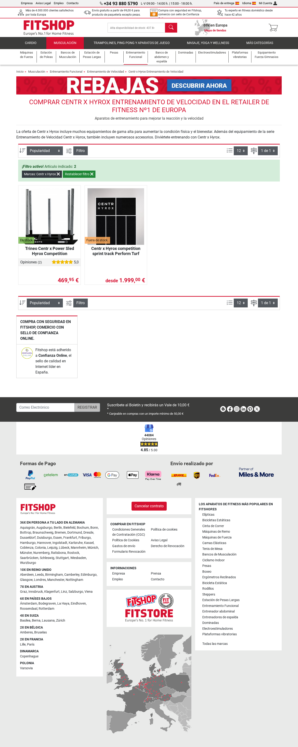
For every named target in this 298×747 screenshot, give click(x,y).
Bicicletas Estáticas (216, 520)
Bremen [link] (60, 533)
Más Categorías (259, 43)
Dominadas (210, 623)
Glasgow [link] (26, 580)
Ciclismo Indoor (213, 560)
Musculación (65, 43)
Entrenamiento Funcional (66, 71)
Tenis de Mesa (212, 549)
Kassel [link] (89, 543)
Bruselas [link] (40, 632)
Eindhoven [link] (78, 604)
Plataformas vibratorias (219, 634)
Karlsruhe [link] (76, 543)
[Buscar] (171, 28)
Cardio (31, 43)
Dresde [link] (88, 533)
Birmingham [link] (54, 575)
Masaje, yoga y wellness (208, 43)
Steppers (208, 594)
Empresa (27, 3)
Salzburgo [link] (75, 592)
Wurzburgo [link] (28, 563)
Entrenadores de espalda (220, 617)
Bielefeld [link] (69, 528)
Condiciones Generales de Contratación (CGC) (128, 532)
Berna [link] (36, 620)
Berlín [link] (58, 528)
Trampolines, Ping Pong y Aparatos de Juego (132, 43)
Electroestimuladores (217, 629)
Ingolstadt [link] (59, 543)
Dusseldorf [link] (28, 538)
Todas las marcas (215, 644)
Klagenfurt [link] (52, 592)
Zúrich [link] (60, 620)
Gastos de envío (123, 546)
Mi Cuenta (265, 3)
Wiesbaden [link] (78, 558)
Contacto (72, 3)
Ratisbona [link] (58, 553)
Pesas (206, 566)
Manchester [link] (55, 580)
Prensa (156, 573)
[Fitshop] (48, 27)
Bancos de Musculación (219, 554)
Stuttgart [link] (62, 558)
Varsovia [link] (26, 668)
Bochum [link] (83, 528)
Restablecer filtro (77, 174)
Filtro (80, 150)
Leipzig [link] (52, 548)
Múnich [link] (93, 548)
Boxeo (206, 572)
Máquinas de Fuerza (217, 537)
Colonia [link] (40, 548)
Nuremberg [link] (41, 553)
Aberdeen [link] (27, 575)
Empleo (59, 3)
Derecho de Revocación (167, 546)
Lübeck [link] (64, 548)
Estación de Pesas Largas (221, 600)
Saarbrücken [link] (29, 558)
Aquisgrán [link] (27, 528)
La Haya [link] (63, 604)
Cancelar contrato (149, 506)
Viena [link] (89, 592)
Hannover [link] (44, 543)
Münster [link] (26, 553)
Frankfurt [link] (70, 538)
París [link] (30, 644)
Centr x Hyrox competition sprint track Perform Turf (115, 251)
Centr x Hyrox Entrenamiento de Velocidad (156, 71)
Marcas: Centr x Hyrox (40, 174)
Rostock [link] (73, 553)
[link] (27, 353)
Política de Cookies (125, 540)
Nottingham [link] (74, 580)
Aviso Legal (43, 3)
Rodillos (208, 589)
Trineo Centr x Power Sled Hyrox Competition (49, 251)
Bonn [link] (94, 528)
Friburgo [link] (84, 538)
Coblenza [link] (27, 548)
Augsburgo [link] (44, 528)
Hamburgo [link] (28, 543)
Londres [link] (40, 580)
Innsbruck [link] (35, 592)
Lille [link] (23, 644)
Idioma (246, 3)
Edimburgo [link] (89, 575)
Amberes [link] (26, 632)
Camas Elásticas (214, 543)
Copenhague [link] (29, 656)
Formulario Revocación (129, 552)
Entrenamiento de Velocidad (105, 71)
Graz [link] (23, 592)
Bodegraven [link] (47, 604)
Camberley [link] (71, 575)
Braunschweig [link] (43, 533)
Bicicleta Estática (214, 583)
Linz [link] (64, 592)
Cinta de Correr (213, 526)
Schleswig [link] (47, 558)
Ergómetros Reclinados (219, 577)
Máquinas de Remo (216, 532)
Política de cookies (164, 530)
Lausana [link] (48, 620)
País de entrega (224, 3)
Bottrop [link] (25, 533)
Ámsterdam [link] (28, 604)
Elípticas (208, 515)
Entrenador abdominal (218, 611)
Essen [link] (57, 538)
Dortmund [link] (74, 533)
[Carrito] (275, 27)
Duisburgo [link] (44, 538)
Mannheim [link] (78, 548)
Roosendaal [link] (28, 609)
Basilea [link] (25, 620)
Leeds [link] (39, 575)
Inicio (20, 71)
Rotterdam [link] (46, 609)
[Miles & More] (256, 472)
